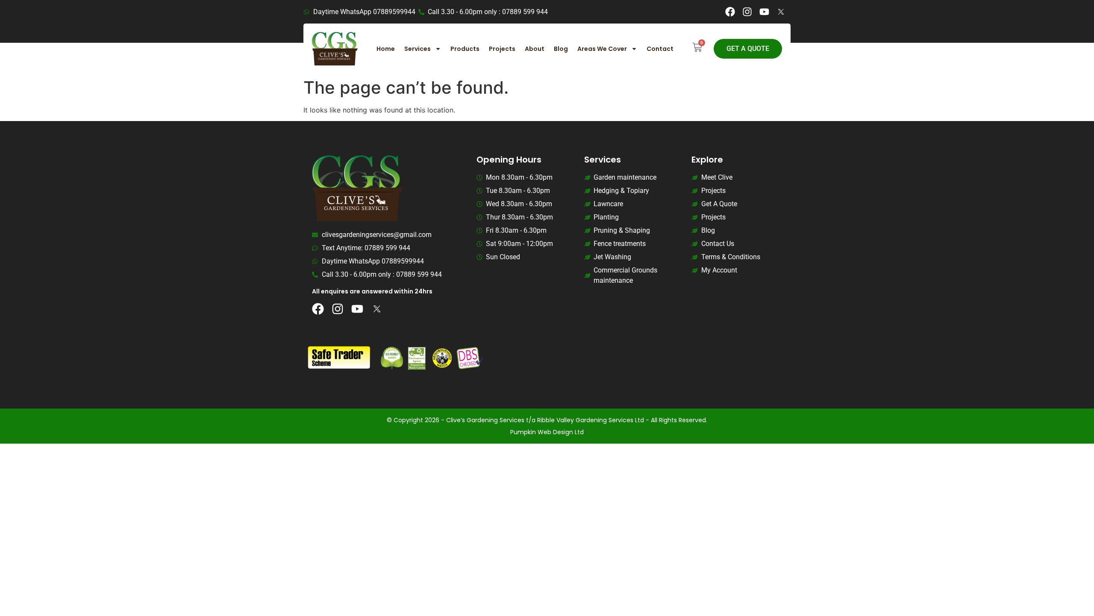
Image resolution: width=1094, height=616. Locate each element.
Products (464, 48)
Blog (561, 48)
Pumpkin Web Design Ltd (547, 432)
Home (385, 48)
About (534, 48)
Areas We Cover (602, 48)
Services (417, 48)
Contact (660, 48)
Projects (502, 48)
